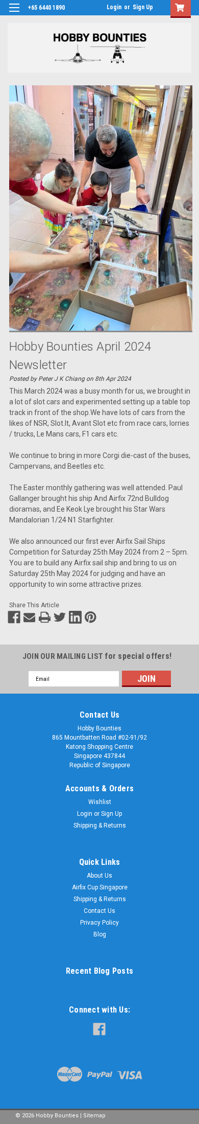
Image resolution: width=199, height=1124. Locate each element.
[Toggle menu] (14, 14)
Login (114, 7)
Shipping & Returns (99, 825)
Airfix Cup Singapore (100, 887)
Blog (99, 934)
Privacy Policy (99, 922)
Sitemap (94, 1115)
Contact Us (99, 910)
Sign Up (143, 7)
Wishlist (99, 802)
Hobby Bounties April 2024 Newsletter (80, 355)
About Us (99, 875)
